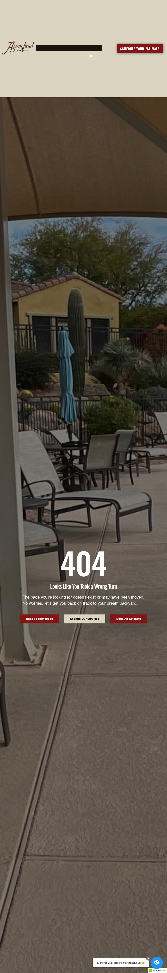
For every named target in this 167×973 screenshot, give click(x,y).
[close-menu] (91, 55)
